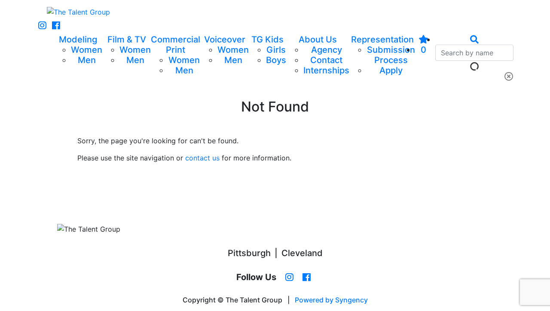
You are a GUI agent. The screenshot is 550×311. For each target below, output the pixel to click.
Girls (276, 50)
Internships (326, 70)
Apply (391, 70)
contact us (202, 158)
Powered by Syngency (331, 300)
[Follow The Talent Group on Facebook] (56, 26)
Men (87, 60)
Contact (326, 60)
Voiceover (224, 39)
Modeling (78, 39)
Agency (326, 50)
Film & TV (126, 39)
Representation (382, 39)
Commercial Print (175, 44)
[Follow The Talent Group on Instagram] (42, 26)
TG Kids (267, 39)
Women (86, 50)
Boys (276, 60)
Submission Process (391, 55)
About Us (318, 39)
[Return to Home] (78, 12)
